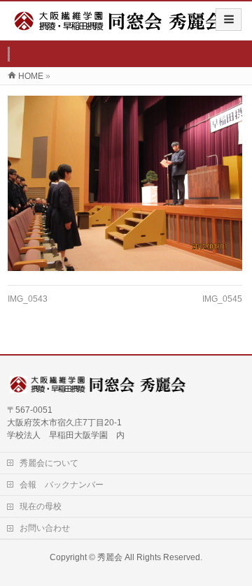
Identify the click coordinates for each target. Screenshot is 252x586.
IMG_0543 (28, 299)
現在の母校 (41, 506)
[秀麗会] (118, 25)
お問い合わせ (45, 528)
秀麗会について (49, 463)
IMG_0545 (222, 299)
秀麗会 (109, 557)
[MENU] (228, 19)
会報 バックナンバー (62, 485)
